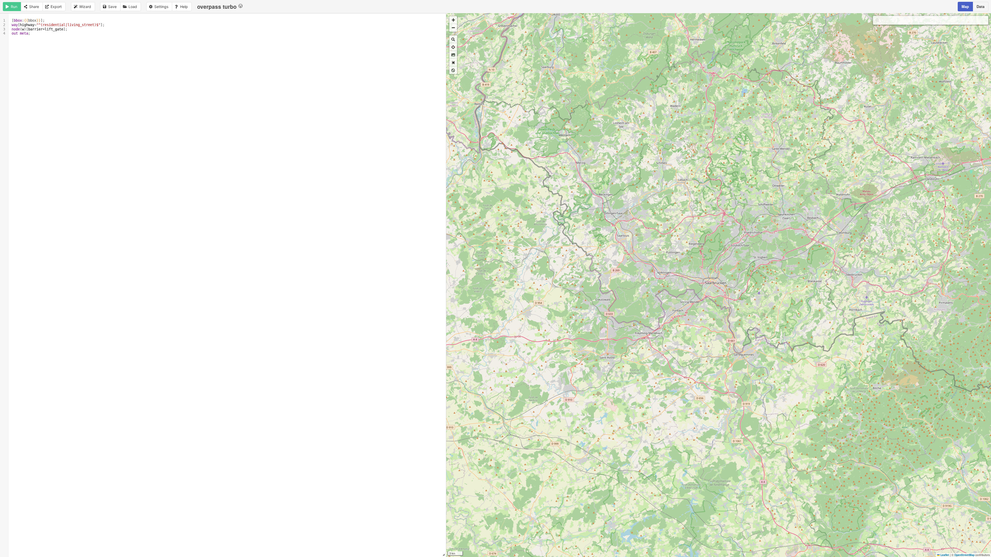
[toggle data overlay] (453, 70)
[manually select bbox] (453, 55)
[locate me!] (453, 47)
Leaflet (944, 555)
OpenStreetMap (964, 555)
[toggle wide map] (453, 62)
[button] (453, 20)
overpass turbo (217, 6)
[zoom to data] (453, 39)
